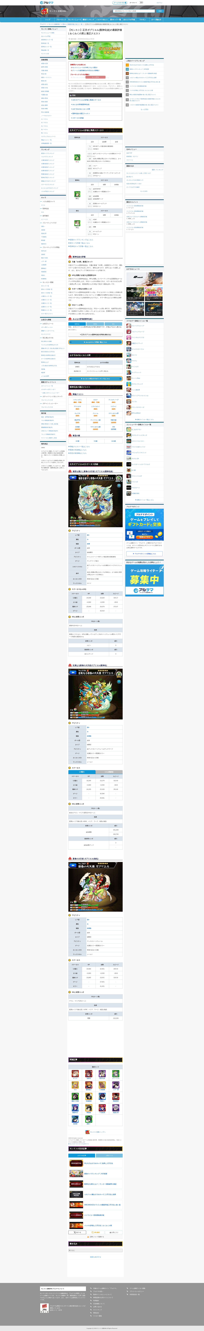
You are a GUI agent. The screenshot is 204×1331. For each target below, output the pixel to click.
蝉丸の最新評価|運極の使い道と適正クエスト (143, 94)
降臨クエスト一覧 (46, 140)
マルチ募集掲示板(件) (47, 420)
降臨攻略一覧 (45, 50)
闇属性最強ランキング (47, 174)
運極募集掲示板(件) (47, 427)
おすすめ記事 (82, 1155)
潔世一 (89, 1124)
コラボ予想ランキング (47, 191)
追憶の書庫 (44, 105)
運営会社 (96, 1313)
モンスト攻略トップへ (98, 1132)
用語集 (43, 369)
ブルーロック (61, 19)
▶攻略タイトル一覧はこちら (144, 419)
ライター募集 (97, 1316)
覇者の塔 (43, 81)
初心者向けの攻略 (46, 341)
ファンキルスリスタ (137, 337)
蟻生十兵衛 (75, 1101)
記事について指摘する (97, 1237)
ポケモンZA (135, 458)
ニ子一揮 (116, 1089)
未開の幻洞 (44, 63)
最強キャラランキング (47, 153)
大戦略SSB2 (135, 493)
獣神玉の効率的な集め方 (48, 355)
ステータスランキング (47, 184)
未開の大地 (44, 87)
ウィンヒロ (134, 366)
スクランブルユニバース (48, 136)
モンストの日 (45, 53)
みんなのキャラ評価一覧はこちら (96, 342)
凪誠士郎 (116, 1112)
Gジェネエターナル (137, 349)
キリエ (75, 1078)
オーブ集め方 (156, 19)
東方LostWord (135, 413)
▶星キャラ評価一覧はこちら (79, 243)
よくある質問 (45, 376)
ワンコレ (134, 401)
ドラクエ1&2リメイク (138, 447)
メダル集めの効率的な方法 (49, 365)
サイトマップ (97, 1310)
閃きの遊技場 (45, 112)
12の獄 (113, 441)
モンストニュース (74, 19)
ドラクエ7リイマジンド (138, 452)
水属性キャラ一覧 (46, 299)
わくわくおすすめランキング (49, 188)
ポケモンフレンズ (137, 384)
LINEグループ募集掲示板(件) (49, 431)
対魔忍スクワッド (137, 343)
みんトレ (134, 355)
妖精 (88, 544)
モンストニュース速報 (47, 32)
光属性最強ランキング (47, 170)
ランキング (159, 170)
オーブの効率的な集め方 (48, 358)
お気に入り (114, 1232)
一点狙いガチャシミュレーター (50, 393)
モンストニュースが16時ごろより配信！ (85, 67)
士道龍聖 (102, 1089)
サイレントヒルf (136, 476)
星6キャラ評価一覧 (46, 289)
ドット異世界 (135, 390)
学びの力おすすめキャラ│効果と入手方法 (142, 65)
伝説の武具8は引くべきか (133, 183)
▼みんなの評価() (80, 104)
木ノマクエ (44, 126)
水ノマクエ (44, 122)
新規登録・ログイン (132, 156)
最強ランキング (88, 19)
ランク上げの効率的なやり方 (49, 344)
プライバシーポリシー (137, 1291)
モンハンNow (135, 378)
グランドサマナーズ (137, 407)
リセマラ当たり (102, 19)
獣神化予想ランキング (47, 177)
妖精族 (89, 736)
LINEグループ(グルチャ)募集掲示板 (136, 216)
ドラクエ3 (134, 482)
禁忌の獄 (43, 74)
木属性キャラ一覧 (46, 303)
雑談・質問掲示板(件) (47, 417)
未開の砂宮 (44, 84)
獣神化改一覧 (45, 43)
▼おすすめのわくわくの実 (80, 109)
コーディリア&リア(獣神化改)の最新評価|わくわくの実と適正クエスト (145, 99)
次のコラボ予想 (129, 19)
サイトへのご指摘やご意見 (49, 438)
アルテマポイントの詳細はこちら (145, 554)
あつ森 (133, 470)
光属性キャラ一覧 (46, 306)
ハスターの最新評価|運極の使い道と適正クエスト (144, 105)
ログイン (159, 2)
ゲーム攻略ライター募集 (137, 1288)
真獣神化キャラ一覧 (47, 39)
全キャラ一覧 (45, 286)
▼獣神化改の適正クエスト (80, 113)
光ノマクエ (44, 129)
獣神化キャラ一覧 (46, 46)
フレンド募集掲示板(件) (48, 434)
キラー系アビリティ (47, 313)
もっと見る (144, 109)
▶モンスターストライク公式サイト (78, 1144)
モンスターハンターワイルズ (140, 464)
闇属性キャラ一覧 (46, 310)
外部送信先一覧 (135, 1294)
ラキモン (142, 19)
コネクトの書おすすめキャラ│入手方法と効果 (143, 77)
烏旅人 (102, 1101)
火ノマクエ (44, 119)
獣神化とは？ (45, 362)
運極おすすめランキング (48, 181)
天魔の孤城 (44, 70)
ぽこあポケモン (136, 429)
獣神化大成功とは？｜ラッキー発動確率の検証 (143, 73)
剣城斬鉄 (89, 1101)
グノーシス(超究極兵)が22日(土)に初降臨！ (86, 70)
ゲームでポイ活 (119, 3)
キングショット (136, 372)
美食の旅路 (44, 101)
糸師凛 (75, 1124)
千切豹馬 (102, 1112)
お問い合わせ (97, 1307)
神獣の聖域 (44, 98)
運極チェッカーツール (47, 330)
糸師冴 (89, 1078)
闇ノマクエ (44, 133)
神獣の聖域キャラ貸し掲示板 (49, 424)
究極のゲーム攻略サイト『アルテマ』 (105, 1288)
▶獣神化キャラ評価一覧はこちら (80, 246)
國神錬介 (89, 1089)
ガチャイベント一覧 (47, 386)
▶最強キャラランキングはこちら (80, 240)
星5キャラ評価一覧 (46, 293)
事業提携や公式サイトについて (103, 1297)
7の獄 (95, 441)
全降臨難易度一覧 (46, 143)
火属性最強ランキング (47, 160)
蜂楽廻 (89, 1112)
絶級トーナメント (46, 77)
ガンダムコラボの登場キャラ (134, 180)
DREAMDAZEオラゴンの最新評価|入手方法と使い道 (145, 82)
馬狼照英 (116, 1101)
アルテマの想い (98, 1291)
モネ (75, 1089)
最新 (153, 170)
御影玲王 (75, 1112)
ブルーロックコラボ (47, 400)
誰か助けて (129, 176)
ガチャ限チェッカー (47, 327)
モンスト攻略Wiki (57, 11)
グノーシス (115, 1078)
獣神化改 (77, 324)
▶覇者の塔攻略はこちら (77, 450)
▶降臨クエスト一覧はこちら (79, 446)
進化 (113, 324)
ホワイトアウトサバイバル (139, 395)
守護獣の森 (44, 94)
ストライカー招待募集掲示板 (138, 86)
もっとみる (143, 191)
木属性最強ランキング (47, 167)
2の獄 (77, 441)
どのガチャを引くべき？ (48, 389)
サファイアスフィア (137, 326)
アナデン (134, 361)
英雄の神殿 (44, 108)
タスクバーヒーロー (137, 441)
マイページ (129, 160)
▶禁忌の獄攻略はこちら (77, 453)
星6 (88, 535)
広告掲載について (99, 1303)
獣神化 (95, 324)
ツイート (78, 1232)
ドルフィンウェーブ (137, 332)
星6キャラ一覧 (115, 19)
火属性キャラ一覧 (46, 296)
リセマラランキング (47, 156)
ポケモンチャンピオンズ (139, 435)
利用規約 (96, 1300)
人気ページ (109, 1155)
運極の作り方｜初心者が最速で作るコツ (53, 348)
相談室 (43, 372)
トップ (47, 19)
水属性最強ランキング (47, 163)
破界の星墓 (44, 67)
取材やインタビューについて (102, 1294)
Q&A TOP (129, 153)
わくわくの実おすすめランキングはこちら (96, 379)
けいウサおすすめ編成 (132, 187)
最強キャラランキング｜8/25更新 (139, 69)
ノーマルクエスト (46, 115)
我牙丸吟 (102, 1078)
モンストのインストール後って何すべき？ (138, 173)
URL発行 (97, 1232)
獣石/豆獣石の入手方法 (48, 351)
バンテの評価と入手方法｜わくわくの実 (141, 90)
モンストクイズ (45, 334)
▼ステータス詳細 (77, 118)
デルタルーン (135, 487)
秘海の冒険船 (45, 91)
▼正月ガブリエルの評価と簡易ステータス (86, 100)
